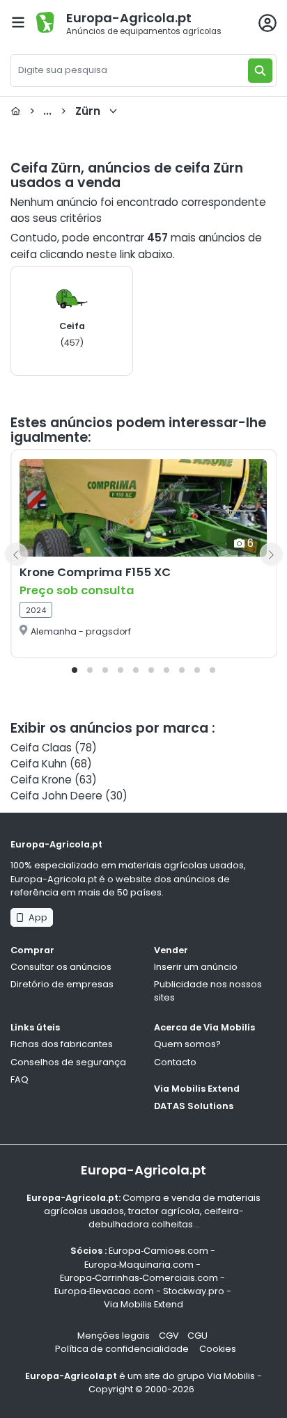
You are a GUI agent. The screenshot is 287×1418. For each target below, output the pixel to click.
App (35, 917)
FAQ (19, 1079)
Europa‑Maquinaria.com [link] (139, 1264)
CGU (197, 1335)
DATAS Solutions (193, 1106)
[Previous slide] (16, 554)
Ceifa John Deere (56, 795)
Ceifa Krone (41, 779)
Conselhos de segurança (68, 1062)
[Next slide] (271, 554)
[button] (74, 670)
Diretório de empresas (62, 984)
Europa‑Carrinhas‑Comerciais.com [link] (139, 1278)
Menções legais (113, 1335)
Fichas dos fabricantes (61, 1044)
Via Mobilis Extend (197, 1088)
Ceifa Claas (41, 747)
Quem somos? (187, 1044)
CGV (169, 1335)
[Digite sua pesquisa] (260, 70)
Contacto (175, 1062)
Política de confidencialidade (123, 1349)
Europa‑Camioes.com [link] (158, 1251)
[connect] (267, 23)
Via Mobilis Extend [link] (143, 1304)
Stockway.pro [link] (193, 1291)
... (64, 111)
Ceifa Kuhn (38, 763)
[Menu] (18, 22)
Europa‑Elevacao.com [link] (104, 1291)
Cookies (217, 1349)
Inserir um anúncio (196, 967)
